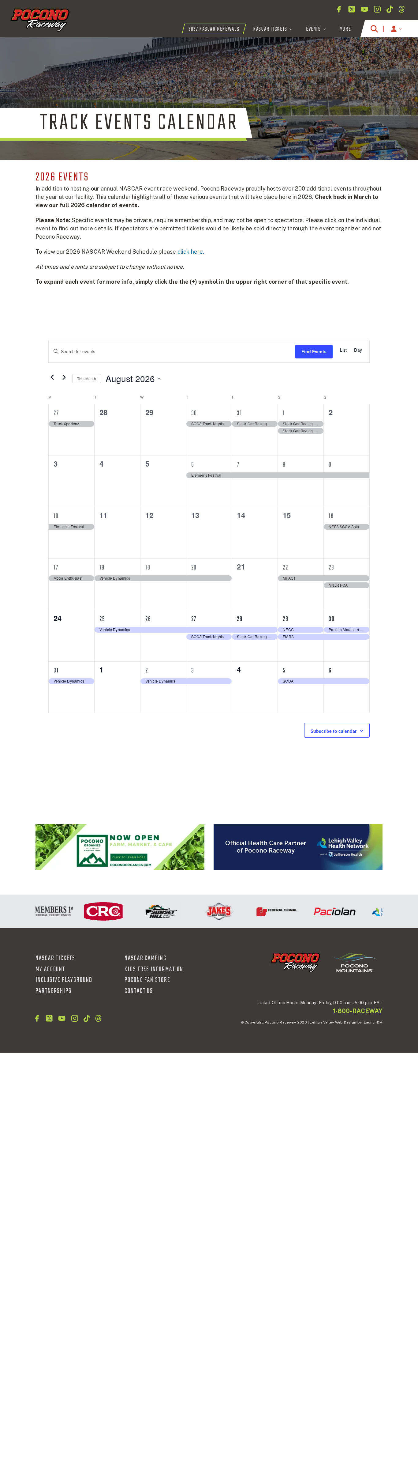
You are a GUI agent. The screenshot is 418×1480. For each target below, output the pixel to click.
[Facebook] (338, 9)
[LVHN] (298, 847)
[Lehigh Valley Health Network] (378, 911)
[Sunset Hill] (147, 911)
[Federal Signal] (263, 911)
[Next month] (64, 377)
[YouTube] (364, 9)
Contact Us (139, 991)
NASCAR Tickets (55, 958)
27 (56, 413)
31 (239, 413)
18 (102, 567)
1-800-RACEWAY (358, 1011)
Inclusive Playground (63, 980)
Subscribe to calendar (333, 731)
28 (240, 619)
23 (331, 567)
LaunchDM (373, 1022)
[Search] (374, 28)
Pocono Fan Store (147, 980)
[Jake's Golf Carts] (205, 911)
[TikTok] (389, 9)
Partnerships (53, 991)
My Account (50, 969)
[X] (351, 9)
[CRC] (89, 911)
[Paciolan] (320, 911)
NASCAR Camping (145, 958)
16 (331, 516)
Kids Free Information (154, 969)
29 (286, 619)
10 (56, 516)
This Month (86, 378)
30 (194, 413)
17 (56, 567)
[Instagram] (377, 9)
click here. (190, 251)
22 (285, 567)
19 (148, 567)
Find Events (314, 351)
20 (194, 567)
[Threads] (401, 9)
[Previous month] (52, 377)
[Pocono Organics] (119, 847)
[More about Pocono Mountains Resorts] (354, 962)
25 (102, 619)
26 (148, 619)
